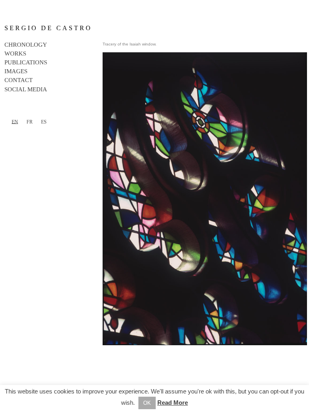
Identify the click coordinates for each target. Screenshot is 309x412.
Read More (172, 402)
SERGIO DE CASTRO (48, 28)
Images (15, 71)
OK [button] (147, 403)
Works (15, 53)
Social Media (25, 89)
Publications (25, 62)
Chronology (25, 44)
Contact (18, 80)
